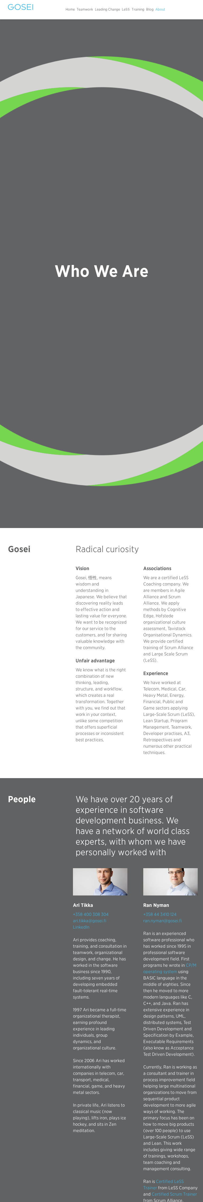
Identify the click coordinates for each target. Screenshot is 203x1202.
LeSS (126, 9)
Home (70, 9)
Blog (150, 9)
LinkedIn (81, 927)
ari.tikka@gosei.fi (89, 920)
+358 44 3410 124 (160, 914)
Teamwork (85, 9)
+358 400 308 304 (91, 914)
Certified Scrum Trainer (174, 1194)
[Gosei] (20, 7)
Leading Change (107, 9)
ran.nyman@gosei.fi (162, 920)
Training (138, 9)
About (160, 9)
